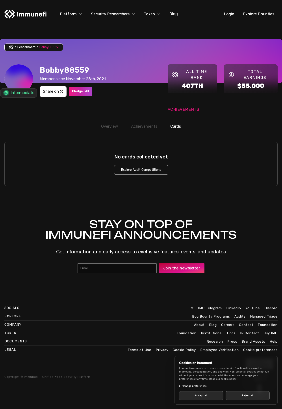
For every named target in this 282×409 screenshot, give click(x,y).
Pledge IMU (80, 91)
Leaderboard (26, 47)
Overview (109, 126)
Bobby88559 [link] (48, 47)
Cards (175, 126)
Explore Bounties (258, 14)
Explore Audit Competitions (141, 170)
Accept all (201, 395)
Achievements (144, 126)
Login (229, 14)
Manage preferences (194, 386)
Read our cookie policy (222, 379)
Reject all (247, 395)
